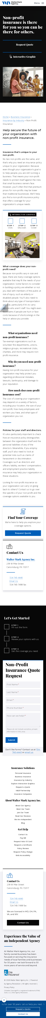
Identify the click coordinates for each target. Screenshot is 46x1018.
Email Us (13, 581)
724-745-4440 (16, 577)
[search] (31, 3)
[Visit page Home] (12, 3)
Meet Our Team (23, 809)
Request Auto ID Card (23, 841)
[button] (39, 2)
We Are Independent (23, 819)
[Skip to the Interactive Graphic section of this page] (22, 56)
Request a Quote (23, 787)
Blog (23, 823)
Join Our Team (23, 812)
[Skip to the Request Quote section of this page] (22, 44)
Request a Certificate (23, 845)
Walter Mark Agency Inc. (21, 559)
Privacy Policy (9, 987)
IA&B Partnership (23, 790)
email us (29, 752)
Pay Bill (23, 838)
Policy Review (23, 848)
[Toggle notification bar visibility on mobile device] (4, 1000)
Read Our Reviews (23, 816)
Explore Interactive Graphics (23, 783)
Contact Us (23, 834)
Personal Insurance (23, 773)
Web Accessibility (23, 855)
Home (6, 117)
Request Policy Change (23, 852)
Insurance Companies (23, 794)
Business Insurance (20, 117)
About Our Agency (23, 805)
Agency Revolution (13, 984)
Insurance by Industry (13, 120)
